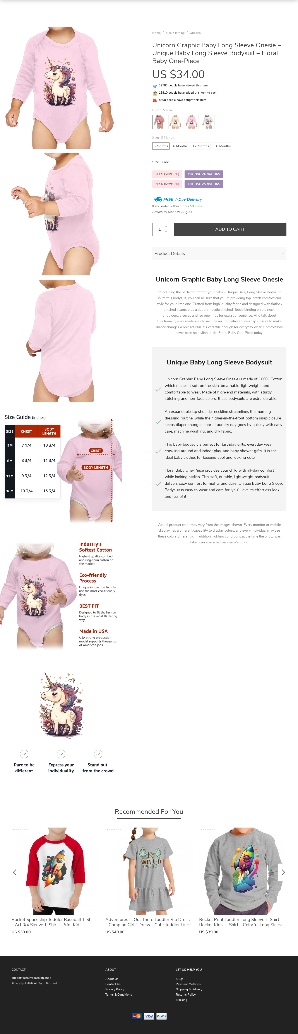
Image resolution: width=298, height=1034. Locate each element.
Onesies (195, 32)
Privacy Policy (114, 989)
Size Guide (160, 162)
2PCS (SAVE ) (167, 174)
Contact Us (113, 984)
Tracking (181, 999)
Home (156, 32)
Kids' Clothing (175, 32)
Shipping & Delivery (189, 989)
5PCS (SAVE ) (167, 184)
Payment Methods (188, 984)
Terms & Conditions (118, 994)
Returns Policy (186, 994)
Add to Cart (230, 229)
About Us (111, 979)
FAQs (179, 979)
